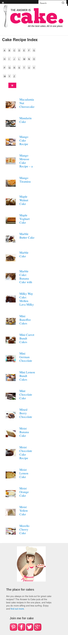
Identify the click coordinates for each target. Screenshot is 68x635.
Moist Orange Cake (24, 491)
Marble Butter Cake (26, 235)
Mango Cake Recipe (23, 140)
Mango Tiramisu (25, 179)
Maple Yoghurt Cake (24, 218)
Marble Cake (23, 254)
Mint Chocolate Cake (25, 394)
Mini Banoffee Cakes (25, 319)
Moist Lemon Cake (23, 473)
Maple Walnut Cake (23, 200)
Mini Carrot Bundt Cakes (26, 338)
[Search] (63, 3)
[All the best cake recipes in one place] (33, 25)
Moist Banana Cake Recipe (24, 433)
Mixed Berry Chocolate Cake (25, 414)
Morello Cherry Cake (24, 529)
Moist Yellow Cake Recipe (23, 512)
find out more (17, 608)
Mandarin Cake (25, 120)
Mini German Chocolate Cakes (25, 358)
